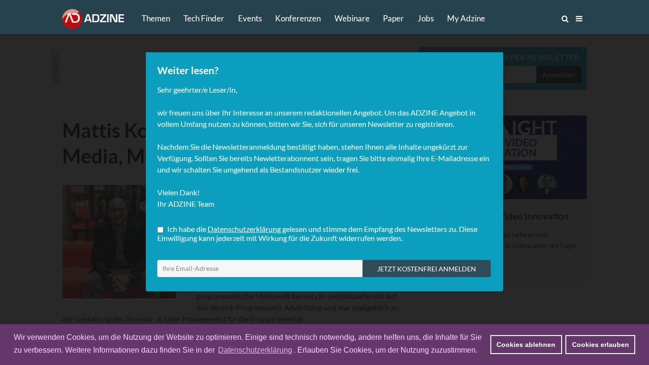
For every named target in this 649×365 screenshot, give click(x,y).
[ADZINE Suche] (533, 18)
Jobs (426, 18)
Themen (156, 18)
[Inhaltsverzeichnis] (579, 18)
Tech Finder (203, 18)
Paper (393, 18)
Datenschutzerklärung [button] (255, 350)
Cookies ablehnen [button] (525, 344)
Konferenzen (298, 18)
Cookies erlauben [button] (600, 344)
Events (250, 18)
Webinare (352, 18)
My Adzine (466, 18)
